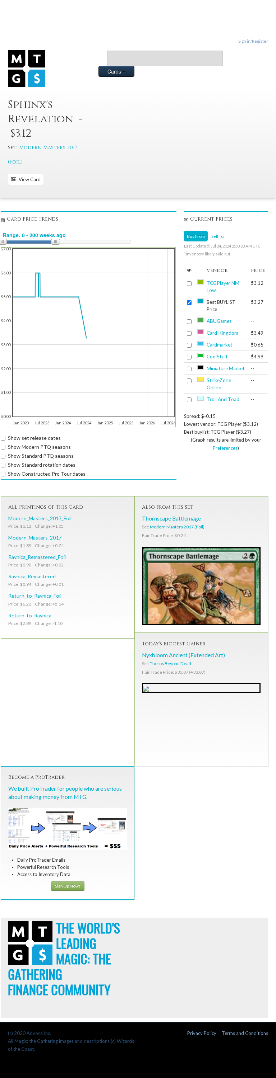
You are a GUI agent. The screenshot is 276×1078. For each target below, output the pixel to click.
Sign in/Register (253, 41)
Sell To (217, 236)
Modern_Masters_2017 (34, 538)
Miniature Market (226, 368)
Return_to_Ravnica (29, 615)
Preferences (225, 448)
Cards (115, 71)
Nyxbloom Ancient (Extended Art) (183, 655)
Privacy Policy (201, 1033)
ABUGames (219, 321)
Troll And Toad (223, 399)
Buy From (196, 236)
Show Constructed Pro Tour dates (47, 474)
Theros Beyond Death (171, 663)
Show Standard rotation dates (41, 465)
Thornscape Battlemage (171, 518)
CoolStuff (217, 356)
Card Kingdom (222, 333)
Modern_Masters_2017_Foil (40, 518)
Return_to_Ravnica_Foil (34, 596)
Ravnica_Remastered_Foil (37, 557)
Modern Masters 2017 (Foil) (177, 526)
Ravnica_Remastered (32, 576)
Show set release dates (34, 438)
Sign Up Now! (67, 886)
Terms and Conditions (245, 1033)
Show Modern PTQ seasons (39, 447)
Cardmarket (220, 345)
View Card (29, 179)
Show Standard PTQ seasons (41, 456)
